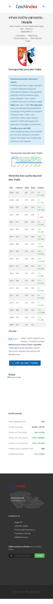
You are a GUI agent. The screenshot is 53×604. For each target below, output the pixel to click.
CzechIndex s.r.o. (18, 500)
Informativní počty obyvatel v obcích (24, 348)
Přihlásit (39, 555)
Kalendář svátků (21, 526)
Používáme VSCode (22, 533)
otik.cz (21, 592)
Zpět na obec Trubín (26, 363)
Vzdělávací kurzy (21, 537)
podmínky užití (34, 592)
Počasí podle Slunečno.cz (24, 529)
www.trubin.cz (26, 31)
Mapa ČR (18, 522)
